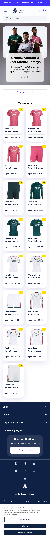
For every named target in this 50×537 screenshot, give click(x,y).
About (6, 414)
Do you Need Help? (13, 422)
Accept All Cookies (25, 533)
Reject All (25, 526)
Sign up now (25, 450)
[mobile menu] (5, 11)
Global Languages (12, 430)
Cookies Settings (25, 519)
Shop (5, 406)
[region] (25, 520)
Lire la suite (25, 77)
